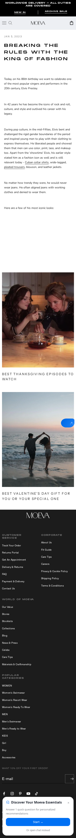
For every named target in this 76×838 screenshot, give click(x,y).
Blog (4, 635)
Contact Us (8, 588)
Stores (5, 614)
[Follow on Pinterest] (20, 794)
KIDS (5, 735)
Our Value (7, 607)
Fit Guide (46, 549)
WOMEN (7, 685)
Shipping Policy (50, 578)
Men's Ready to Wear (14, 728)
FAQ (4, 574)
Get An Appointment (14, 559)
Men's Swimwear (11, 721)
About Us (46, 542)
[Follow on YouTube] (28, 794)
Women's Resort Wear (14, 700)
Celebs (6, 650)
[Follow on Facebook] (4, 794)
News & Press (10, 642)
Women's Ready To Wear (16, 707)
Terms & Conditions (52, 585)
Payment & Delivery (13, 581)
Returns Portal (10, 552)
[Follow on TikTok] (36, 794)
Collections (8, 628)
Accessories (9, 757)
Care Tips (46, 556)
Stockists (7, 621)
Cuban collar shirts (37, 162)
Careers (45, 564)
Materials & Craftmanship (16, 664)
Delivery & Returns (12, 567)
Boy (4, 750)
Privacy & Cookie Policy (54, 571)
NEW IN (20, 12)
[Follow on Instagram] (12, 794)
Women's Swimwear (13, 692)
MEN (5, 714)
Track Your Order (11, 545)
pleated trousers (14, 167)
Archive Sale (56, 11)
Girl (4, 743)
